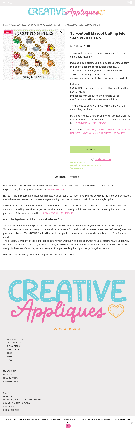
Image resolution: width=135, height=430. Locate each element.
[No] (131, 423)
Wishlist (7, 375)
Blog (9, 353)
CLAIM (6, 393)
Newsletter (13, 346)
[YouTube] (74, 329)
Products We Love (16, 339)
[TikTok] (79, 329)
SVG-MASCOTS (85, 165)
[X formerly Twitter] (65, 329)
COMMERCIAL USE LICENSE (91, 123)
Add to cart (90, 149)
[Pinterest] (70, 329)
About (10, 360)
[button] (61, 32)
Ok (68, 426)
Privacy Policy (10, 378)
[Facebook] (55, 329)
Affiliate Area (10, 381)
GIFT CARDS (8, 406)
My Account (9, 371)
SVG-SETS (96, 165)
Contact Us (13, 349)
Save (8, 32)
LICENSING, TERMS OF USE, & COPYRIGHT (22, 400)
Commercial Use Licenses (16, 403)
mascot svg (78, 168)
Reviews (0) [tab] (74, 177)
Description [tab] (60, 177)
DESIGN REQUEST (11, 410)
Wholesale (9, 396)
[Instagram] (60, 329)
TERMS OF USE (56, 189)
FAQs (9, 356)
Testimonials (14, 343)
